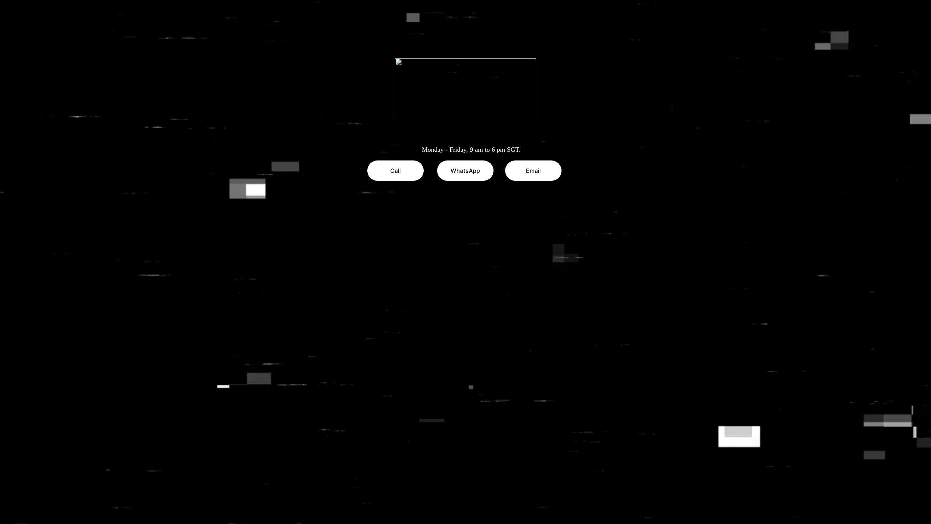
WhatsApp (465, 170)
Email (533, 170)
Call (395, 170)
